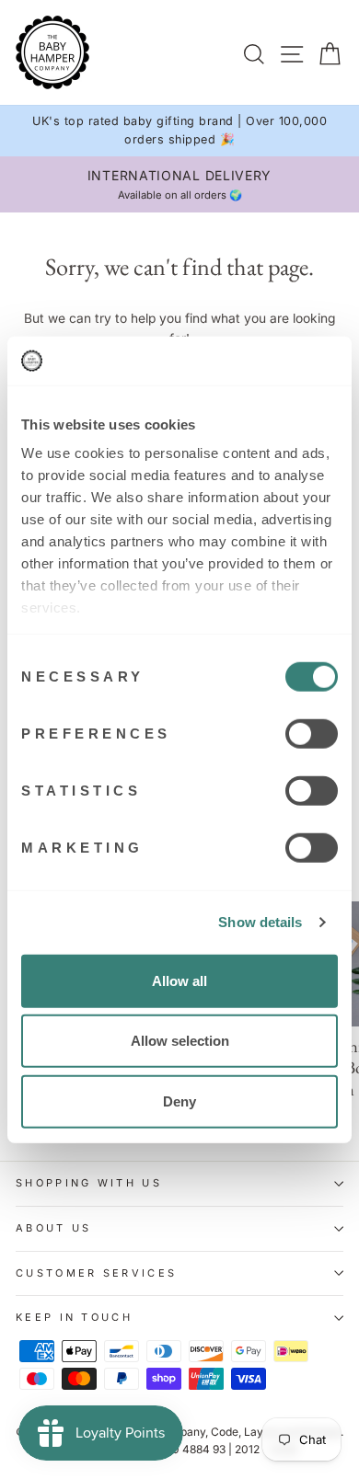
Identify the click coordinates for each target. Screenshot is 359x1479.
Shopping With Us (89, 1182)
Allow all (179, 980)
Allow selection (180, 1041)
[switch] (311, 733)
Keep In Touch (74, 1317)
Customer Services (96, 1273)
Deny (179, 1100)
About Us (54, 1227)
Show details (260, 922)
